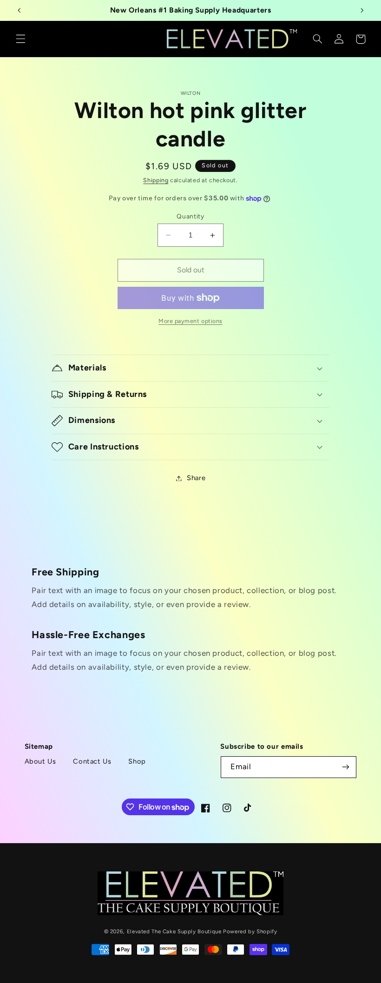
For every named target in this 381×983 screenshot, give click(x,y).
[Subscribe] (345, 767)
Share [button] (196, 478)
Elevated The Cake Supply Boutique (174, 931)
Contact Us (92, 761)
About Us (40, 761)
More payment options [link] (190, 320)
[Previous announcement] (19, 10)
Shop (137, 761)
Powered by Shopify (250, 931)
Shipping (155, 180)
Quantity (190, 216)
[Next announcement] (362, 10)
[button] (20, 39)
